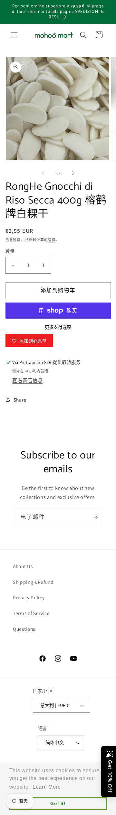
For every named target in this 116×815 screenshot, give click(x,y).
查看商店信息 (27, 380)
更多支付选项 (58, 327)
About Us (23, 566)
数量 (10, 251)
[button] (14, 34)
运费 (52, 240)
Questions (24, 629)
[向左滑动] (43, 173)
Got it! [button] (58, 803)
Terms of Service (31, 613)
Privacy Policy (28, 597)
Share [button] (20, 399)
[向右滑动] (73, 173)
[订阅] (95, 517)
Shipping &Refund (33, 582)
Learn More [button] (47, 787)
